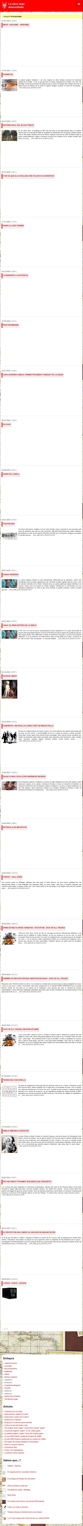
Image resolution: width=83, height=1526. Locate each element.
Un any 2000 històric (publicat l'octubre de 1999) (22, 1436)
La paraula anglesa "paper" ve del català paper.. (22, 1431)
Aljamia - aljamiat (14, 1466)
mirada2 (7, 1388)
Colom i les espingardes (13, 1450)
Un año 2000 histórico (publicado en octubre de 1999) (24, 1439)
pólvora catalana (10, 1377)
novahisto (8, 1366)
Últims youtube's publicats (17, 1486)
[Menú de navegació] (79, 4)
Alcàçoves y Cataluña (12, 1420)
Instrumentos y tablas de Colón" (16, 1414)
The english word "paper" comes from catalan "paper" (24, 1428)
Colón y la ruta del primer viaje (16, 1425)
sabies (6, 1374)
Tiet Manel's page (11, 1399)
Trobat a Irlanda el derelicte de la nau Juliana (24, 1512)
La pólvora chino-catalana (14, 1453)
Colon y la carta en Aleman (17, 1507)
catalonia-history (10, 1363)
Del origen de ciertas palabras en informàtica (21, 1442)
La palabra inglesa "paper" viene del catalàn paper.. (24, 1433)
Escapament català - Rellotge (18, 1490)
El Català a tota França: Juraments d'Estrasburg (25, 1501)
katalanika (8, 1371)
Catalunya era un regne (13, 1411)
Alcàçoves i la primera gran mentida (18, 1422)
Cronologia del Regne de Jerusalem (21, 1479)
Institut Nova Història (12, 1396)
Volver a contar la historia (14, 1444)
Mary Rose (11, 1495)
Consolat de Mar (10, 1447)
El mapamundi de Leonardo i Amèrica (21, 1472)
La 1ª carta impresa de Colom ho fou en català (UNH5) (28, 1518)
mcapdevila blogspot (12, 1385)
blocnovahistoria (10, 1369)
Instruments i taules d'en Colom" (16, 1417)
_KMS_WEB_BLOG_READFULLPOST (30, 87)
